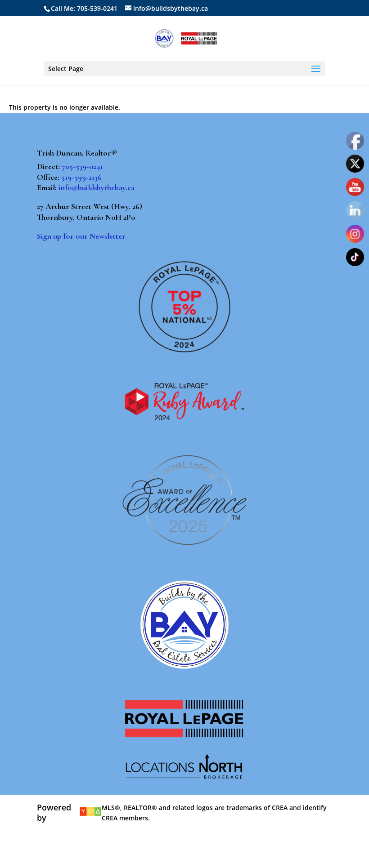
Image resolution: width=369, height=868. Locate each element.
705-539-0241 (82, 166)
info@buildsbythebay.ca (96, 187)
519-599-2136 (81, 177)
